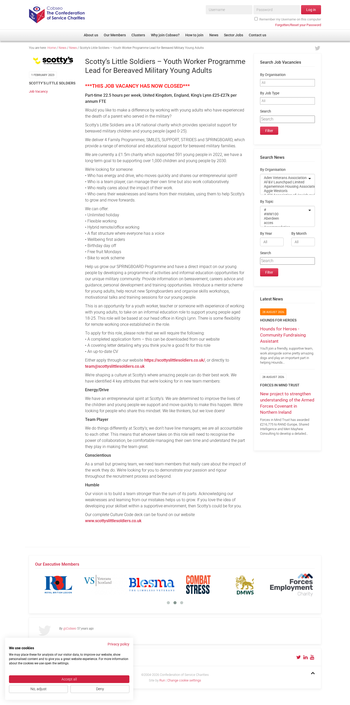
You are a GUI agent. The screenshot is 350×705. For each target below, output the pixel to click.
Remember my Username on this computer (290, 19)
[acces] (284, 223)
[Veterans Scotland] (105, 584)
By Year (266, 233)
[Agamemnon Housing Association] (284, 186)
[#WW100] (284, 214)
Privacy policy (118, 644)
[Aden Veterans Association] (284, 178)
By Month (299, 233)
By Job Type (269, 93)
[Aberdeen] (284, 218)
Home (51, 48)
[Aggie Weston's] (284, 191)
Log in (311, 10)
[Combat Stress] (198, 584)
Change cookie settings (184, 680)
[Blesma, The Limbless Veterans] (151, 584)
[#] (284, 210)
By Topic (266, 201)
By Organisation (273, 75)
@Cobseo (69, 628)
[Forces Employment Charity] (291, 584)
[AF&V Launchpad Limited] (284, 182)
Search (265, 111)
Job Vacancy (38, 91)
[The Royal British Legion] (58, 584)
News (62, 48)
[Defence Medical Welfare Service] (244, 584)
